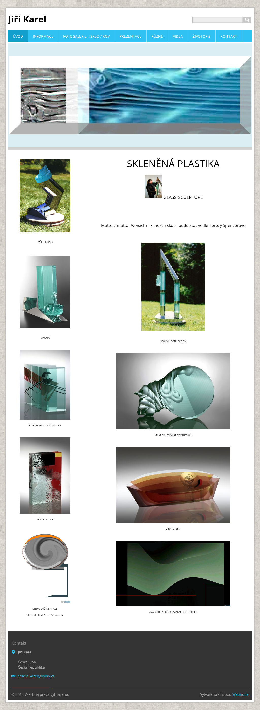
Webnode (240, 694)
